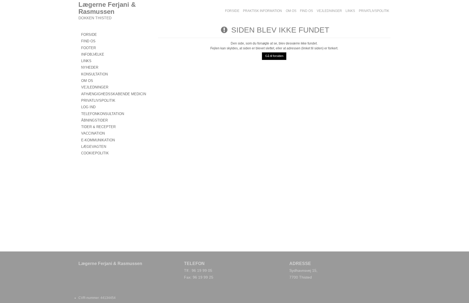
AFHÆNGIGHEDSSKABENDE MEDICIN (113, 94)
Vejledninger (94, 87)
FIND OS (88, 41)
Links (86, 61)
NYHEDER (89, 67)
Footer (88, 48)
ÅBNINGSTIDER (94, 120)
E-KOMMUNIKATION (98, 140)
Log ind (88, 107)
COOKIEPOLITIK (95, 153)
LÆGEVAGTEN (93, 147)
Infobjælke (92, 54)
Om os (87, 81)
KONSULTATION (94, 74)
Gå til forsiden (274, 56)
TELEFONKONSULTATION (102, 114)
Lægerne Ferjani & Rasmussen (107, 8)
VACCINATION (93, 133)
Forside (89, 35)
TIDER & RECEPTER (98, 127)
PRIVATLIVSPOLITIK (98, 100)
